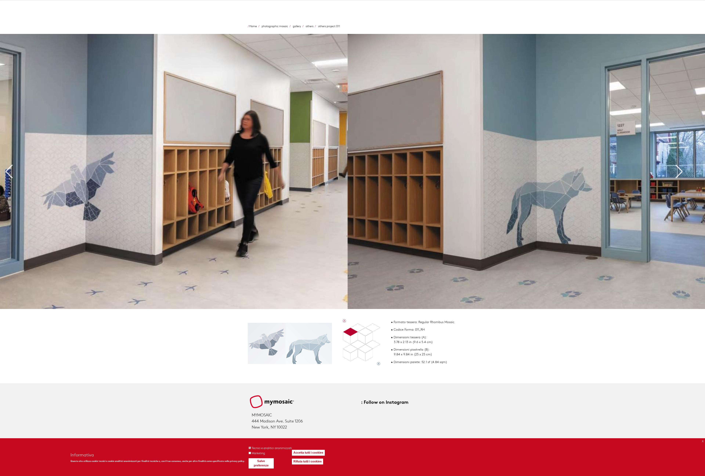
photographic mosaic (275, 26)
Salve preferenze (261, 463)
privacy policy (237, 461)
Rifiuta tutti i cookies (307, 461)
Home (253, 26)
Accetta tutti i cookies (308, 452)
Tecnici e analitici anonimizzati (272, 448)
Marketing (258, 453)
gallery (297, 26)
